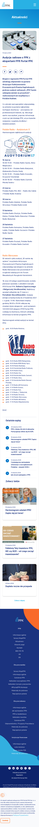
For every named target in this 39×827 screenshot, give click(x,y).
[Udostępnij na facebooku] (5, 72)
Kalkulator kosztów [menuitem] (19, 717)
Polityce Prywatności (20, 815)
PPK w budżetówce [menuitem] (19, 714)
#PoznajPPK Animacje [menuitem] (19, 687)
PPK (19, 628)
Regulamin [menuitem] (19, 775)
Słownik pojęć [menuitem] (19, 645)
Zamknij (5, 820)
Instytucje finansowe (19, 737)
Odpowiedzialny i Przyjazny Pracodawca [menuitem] (19, 724)
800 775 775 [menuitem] (20, 651)
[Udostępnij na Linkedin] (16, 72)
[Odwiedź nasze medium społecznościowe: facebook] (9, 768)
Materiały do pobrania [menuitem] (20, 690)
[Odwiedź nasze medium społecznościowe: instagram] (25, 768)
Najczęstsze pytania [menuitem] (19, 694)
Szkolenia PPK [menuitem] (19, 678)
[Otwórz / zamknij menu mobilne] (35, 5)
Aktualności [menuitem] (19, 641)
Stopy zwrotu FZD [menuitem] (19, 750)
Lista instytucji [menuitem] (19, 747)
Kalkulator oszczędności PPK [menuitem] (19, 681)
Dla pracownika (19, 665)
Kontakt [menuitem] (19, 648)
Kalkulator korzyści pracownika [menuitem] (19, 684)
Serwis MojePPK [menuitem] (20, 638)
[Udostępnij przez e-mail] (21, 72)
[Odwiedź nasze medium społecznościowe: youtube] (21, 768)
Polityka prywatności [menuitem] (19, 772)
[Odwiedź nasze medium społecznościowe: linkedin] (13, 768)
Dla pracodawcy (19, 701)
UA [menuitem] (19, 654)
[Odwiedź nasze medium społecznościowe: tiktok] (29, 768)
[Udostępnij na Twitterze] (11, 72)
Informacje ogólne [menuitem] (19, 635)
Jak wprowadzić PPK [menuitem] (19, 711)
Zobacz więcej (19, 600)
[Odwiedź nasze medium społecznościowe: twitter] (17, 768)
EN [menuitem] (19, 657)
